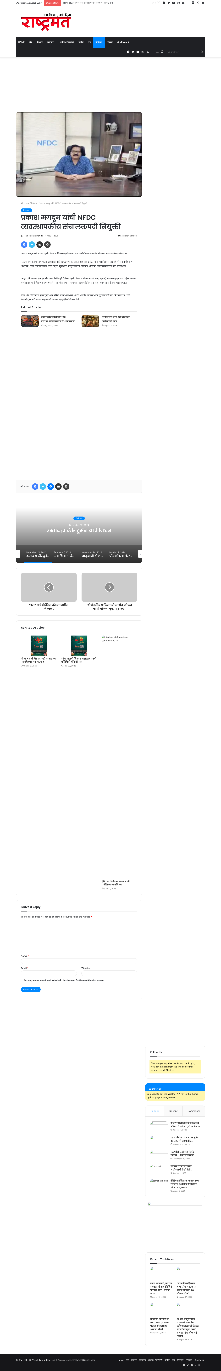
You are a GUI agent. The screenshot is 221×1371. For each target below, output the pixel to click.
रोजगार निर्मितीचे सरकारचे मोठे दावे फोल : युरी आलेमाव (185, 1124)
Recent (173, 1111)
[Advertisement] (110, 84)
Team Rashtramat (31, 236)
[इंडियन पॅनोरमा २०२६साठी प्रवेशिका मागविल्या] (119, 757)
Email (24, 968)
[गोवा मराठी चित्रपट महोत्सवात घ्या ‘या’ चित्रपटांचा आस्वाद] (38, 646)
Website (85, 968)
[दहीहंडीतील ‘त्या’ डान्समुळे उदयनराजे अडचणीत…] (159, 1142)
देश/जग (40, 42)
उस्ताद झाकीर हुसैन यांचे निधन (79, 530)
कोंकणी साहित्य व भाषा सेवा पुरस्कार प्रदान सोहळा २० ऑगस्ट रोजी (186, 1288)
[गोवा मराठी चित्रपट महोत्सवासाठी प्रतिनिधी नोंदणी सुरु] (79, 646)
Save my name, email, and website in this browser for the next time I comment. (64, 980)
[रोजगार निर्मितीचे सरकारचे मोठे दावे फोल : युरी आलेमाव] (159, 1127)
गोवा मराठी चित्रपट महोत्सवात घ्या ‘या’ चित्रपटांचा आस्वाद (38, 660)
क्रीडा (81, 42)
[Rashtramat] (46, 21)
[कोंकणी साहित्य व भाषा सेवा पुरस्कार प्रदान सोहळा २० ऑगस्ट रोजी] (188, 1273)
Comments (194, 1111)
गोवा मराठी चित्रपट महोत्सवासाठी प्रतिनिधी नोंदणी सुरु (78, 660)
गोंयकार (110, 42)
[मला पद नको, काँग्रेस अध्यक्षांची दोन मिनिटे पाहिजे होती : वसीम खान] (162, 1273)
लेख (89, 42)
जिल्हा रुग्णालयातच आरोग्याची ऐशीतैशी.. (181, 1168)
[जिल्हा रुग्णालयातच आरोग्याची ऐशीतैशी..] (159, 1171)
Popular (154, 1111)
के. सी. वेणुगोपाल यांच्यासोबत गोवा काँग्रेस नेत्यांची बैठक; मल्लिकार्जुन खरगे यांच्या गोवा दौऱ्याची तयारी (188, 1328)
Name (25, 956)
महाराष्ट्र (50, 42)
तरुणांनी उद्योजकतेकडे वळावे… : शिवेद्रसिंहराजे (182, 1153)
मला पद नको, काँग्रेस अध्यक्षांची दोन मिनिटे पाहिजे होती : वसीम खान (161, 1288)
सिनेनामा (99, 42)
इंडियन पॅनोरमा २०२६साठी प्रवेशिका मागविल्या (116, 883)
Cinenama (123, 42)
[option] (79, 530)
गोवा (30, 42)
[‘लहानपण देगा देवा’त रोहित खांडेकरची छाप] (90, 321)
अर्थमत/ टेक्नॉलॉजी (67, 42)
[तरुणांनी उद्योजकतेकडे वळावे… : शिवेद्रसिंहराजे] (159, 1156)
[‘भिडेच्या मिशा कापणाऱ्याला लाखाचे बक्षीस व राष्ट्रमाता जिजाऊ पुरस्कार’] (159, 1185)
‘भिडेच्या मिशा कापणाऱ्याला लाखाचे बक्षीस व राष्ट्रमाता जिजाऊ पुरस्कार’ (185, 1184)
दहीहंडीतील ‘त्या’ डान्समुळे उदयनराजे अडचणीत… (184, 1139)
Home (21, 42)
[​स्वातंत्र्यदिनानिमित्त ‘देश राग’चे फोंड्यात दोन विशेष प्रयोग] (30, 321)
